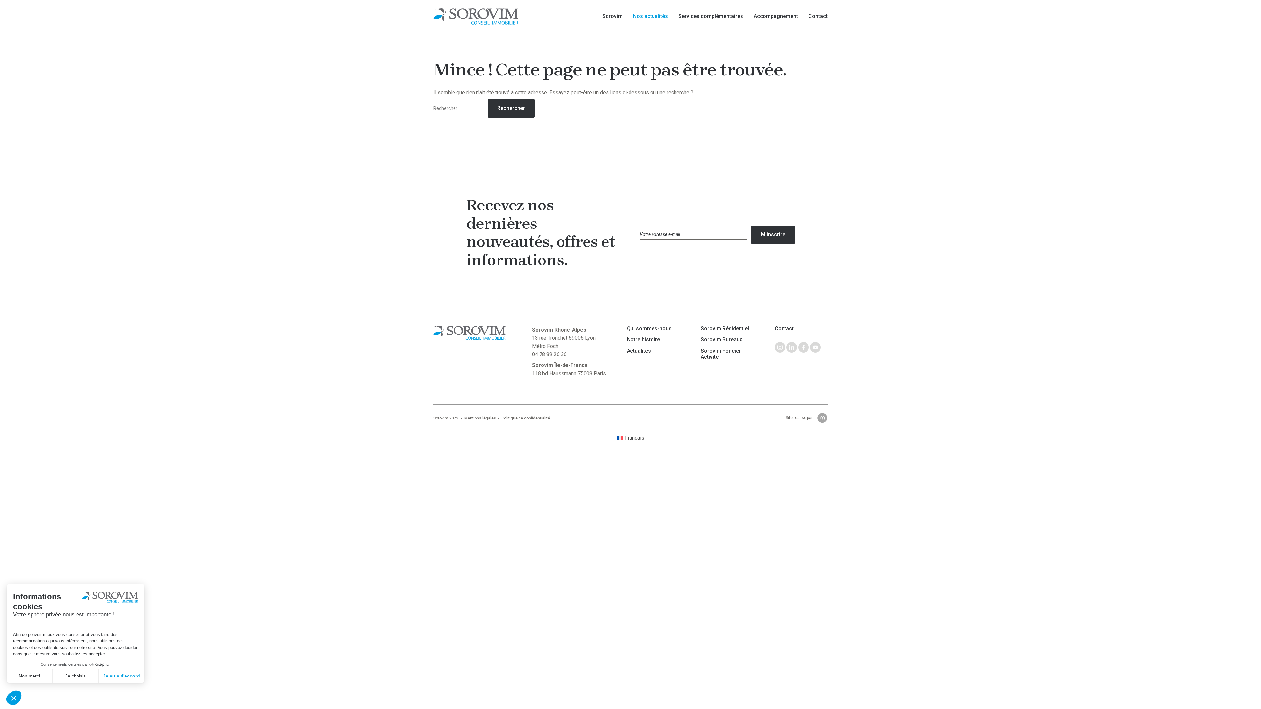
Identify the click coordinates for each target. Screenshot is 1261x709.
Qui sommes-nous (649, 329)
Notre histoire (643, 340)
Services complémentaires (710, 16)
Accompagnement (776, 16)
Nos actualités (650, 16)
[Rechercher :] (460, 108)
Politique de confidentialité (526, 418)
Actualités (639, 351)
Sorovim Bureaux (721, 340)
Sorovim (612, 16)
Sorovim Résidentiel (725, 329)
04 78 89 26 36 (549, 354)
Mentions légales (480, 418)
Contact (818, 16)
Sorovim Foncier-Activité (722, 354)
